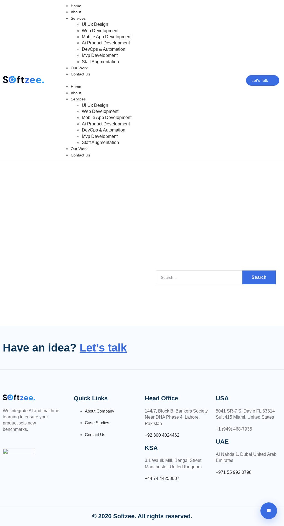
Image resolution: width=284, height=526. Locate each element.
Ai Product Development (106, 43)
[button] (141, 80)
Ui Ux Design (95, 24)
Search (259, 277)
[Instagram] (24, 437)
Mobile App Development (106, 36)
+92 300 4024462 (162, 435)
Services (78, 18)
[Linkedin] (10, 437)
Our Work (79, 68)
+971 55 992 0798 (234, 472)
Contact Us (80, 74)
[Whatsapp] (17, 437)
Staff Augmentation (100, 61)
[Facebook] (3, 437)
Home (76, 6)
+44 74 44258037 (162, 478)
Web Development (100, 30)
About (76, 12)
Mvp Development (100, 55)
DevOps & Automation (103, 49)
